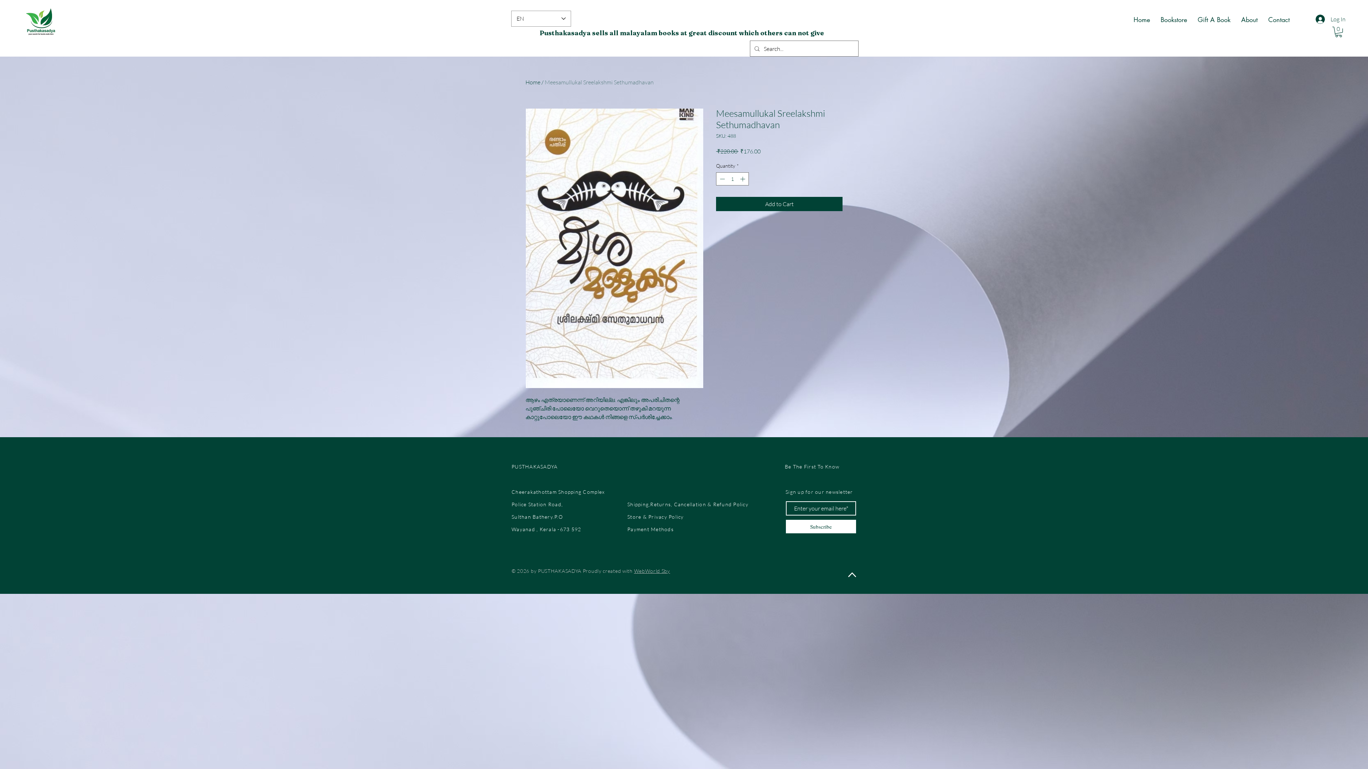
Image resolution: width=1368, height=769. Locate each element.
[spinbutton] (732, 179)
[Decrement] (721, 179)
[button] (1338, 32)
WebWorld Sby (652, 571)
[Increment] (743, 179)
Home (532, 82)
